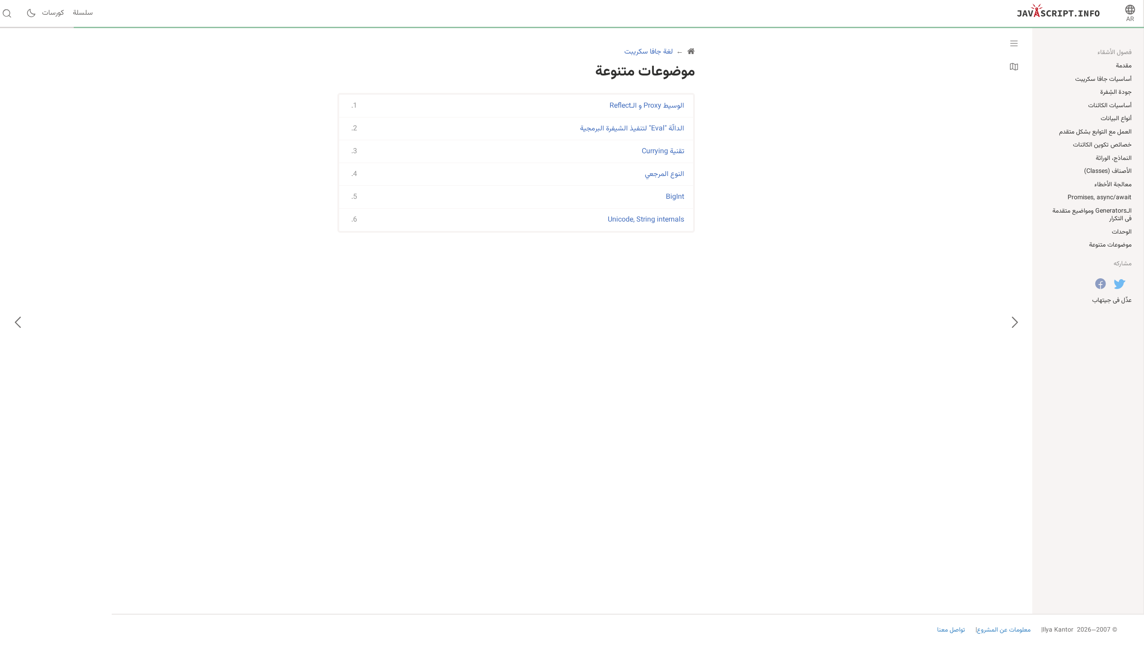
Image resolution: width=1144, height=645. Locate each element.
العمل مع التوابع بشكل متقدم (1095, 132)
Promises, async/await (1099, 198)
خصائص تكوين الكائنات (1102, 145)
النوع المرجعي (664, 174)
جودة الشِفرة (1115, 92)
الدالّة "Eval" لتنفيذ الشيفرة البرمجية (632, 128)
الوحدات (1121, 232)
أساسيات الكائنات (1109, 106)
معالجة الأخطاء (1112, 185)
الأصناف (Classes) (1107, 171)
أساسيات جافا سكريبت (1103, 79)
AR (1130, 20)
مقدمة (1123, 66)
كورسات (53, 13)
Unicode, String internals (646, 220)
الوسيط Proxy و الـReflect (647, 106)
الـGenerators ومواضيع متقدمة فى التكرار (1091, 215)
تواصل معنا (951, 630)
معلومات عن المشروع (1003, 630)
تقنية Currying (663, 151)
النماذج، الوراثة (1113, 158)
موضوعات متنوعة (1110, 245)
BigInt (675, 197)
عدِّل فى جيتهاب (1111, 301)
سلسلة (83, 13)
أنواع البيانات (1116, 119)
